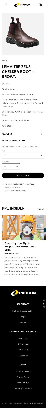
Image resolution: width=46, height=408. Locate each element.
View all (40, 209)
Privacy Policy (23, 377)
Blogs (23, 316)
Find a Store (23, 349)
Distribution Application (22, 311)
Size (3, 150)
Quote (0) (44, 304)
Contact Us (23, 344)
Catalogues (23, 355)
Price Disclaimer (23, 371)
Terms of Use (23, 383)
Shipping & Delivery (23, 388)
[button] (5, 4)
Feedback (23, 322)
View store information (15, 191)
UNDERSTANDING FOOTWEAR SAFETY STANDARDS (20, 146)
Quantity (5, 161)
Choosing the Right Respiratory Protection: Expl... (19, 246)
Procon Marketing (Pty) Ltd (19, 403)
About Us (23, 338)
